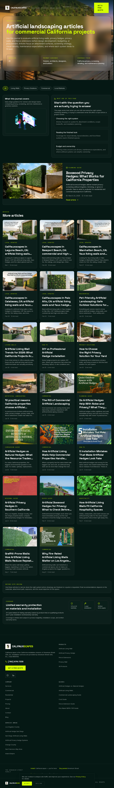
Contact (76, 8)
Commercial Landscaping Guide (70, 695)
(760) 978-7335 (15, 661)
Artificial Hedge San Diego (14, 731)
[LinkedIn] (13, 675)
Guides (59, 8)
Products (26, 7)
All (5, 88)
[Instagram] (7, 675)
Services (8, 686)
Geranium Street (69, 768)
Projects (45, 8)
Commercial (45, 88)
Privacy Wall (63, 662)
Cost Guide (63, 699)
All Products (63, 666)
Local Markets (60, 88)
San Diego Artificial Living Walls (16, 736)
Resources (67, 7)
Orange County (10, 745)
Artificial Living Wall (65, 648)
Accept (27, 783)
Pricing (7, 704)
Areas (52, 8)
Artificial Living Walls (66, 690)
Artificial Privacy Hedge (67, 653)
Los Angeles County (12, 727)
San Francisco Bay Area (13, 749)
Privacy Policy (81, 777)
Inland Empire (10, 753)
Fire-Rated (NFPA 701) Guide (68, 708)
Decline (39, 783)
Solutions (36, 8)
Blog (6, 717)
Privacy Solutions (30, 88)
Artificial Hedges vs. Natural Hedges (71, 686)
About (7, 708)
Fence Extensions (65, 657)
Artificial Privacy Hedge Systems (16, 740)
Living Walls (15, 88)
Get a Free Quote (100, 8)
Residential (9, 695)
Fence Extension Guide (67, 704)
